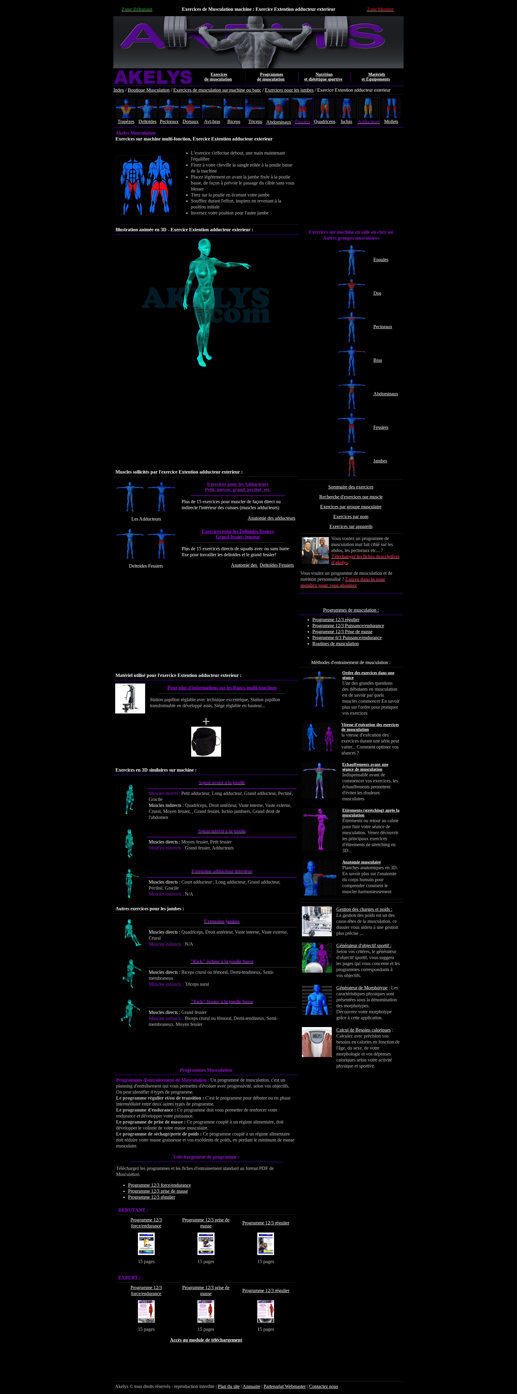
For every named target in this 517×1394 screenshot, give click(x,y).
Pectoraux (382, 326)
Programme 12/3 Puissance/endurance (348, 625)
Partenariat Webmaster (285, 1386)
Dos (377, 293)
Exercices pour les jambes (289, 90)
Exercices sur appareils (350, 526)
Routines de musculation (335, 643)
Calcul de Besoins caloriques (363, 1029)
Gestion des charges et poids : (364, 909)
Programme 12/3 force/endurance (159, 1185)
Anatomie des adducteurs (271, 518)
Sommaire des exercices (350, 486)
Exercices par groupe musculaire (350, 506)
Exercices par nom (350, 516)
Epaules (380, 259)
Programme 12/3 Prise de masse (342, 631)
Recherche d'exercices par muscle (351, 496)
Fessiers (380, 427)
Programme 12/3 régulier (335, 619)
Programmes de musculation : (351, 610)
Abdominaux (385, 393)
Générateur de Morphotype (361, 987)
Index (118, 90)
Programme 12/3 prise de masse (158, 1191)
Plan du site (229, 1386)
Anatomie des (262, 565)
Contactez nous (323, 1386)
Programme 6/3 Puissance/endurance (347, 637)
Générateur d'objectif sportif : (363, 945)
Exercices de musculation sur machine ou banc (217, 90)
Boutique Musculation (149, 90)
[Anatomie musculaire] (400, 867)
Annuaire (251, 1386)
